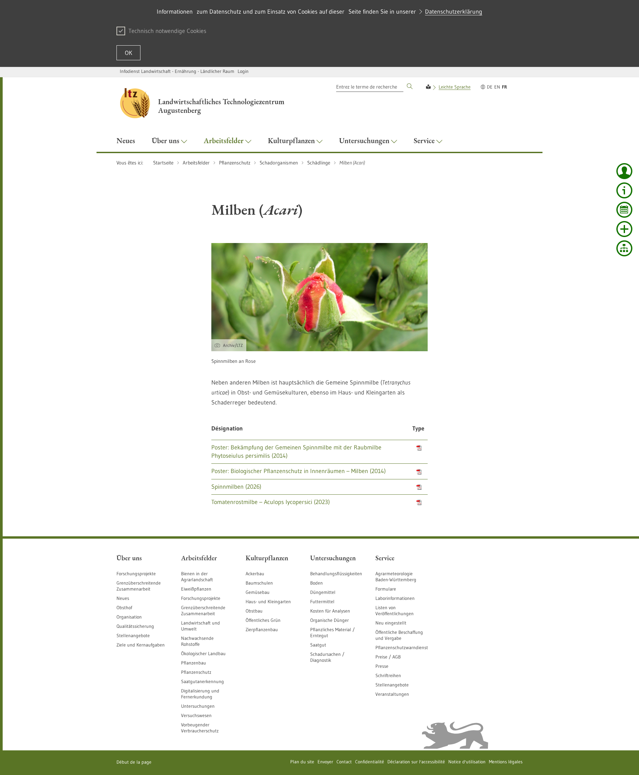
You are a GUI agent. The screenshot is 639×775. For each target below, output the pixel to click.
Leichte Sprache (455, 87)
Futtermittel (322, 602)
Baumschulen (259, 583)
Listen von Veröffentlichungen (394, 611)
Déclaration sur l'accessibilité (416, 762)
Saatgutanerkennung (202, 681)
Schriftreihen (388, 675)
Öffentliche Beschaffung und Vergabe (399, 635)
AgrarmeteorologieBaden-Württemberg (395, 577)
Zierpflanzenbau (262, 630)
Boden (316, 583)
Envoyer (325, 762)
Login (243, 71)
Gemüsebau (258, 592)
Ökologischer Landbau (203, 653)
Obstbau (254, 611)
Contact (344, 762)
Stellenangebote (133, 636)
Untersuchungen (198, 706)
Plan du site (302, 762)
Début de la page (133, 762)
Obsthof (124, 608)
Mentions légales (506, 762)
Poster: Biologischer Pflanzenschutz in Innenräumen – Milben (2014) (298, 471)
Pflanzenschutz (196, 672)
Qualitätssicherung (135, 626)
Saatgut (318, 645)
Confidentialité (369, 762)
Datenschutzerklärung (453, 11)
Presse (381, 666)
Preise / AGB (388, 657)
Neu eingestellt (390, 623)
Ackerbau (255, 574)
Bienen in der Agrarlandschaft (197, 577)
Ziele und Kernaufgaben (140, 645)
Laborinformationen (395, 598)
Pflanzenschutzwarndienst (401, 647)
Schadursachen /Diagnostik (327, 657)
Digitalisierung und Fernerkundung (200, 694)
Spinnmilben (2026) (236, 486)
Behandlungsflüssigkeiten (336, 574)
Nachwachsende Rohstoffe (197, 641)
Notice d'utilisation (467, 762)
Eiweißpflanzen (196, 589)
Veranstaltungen (392, 694)
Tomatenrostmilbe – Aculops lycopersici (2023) (270, 502)
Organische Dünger (329, 620)
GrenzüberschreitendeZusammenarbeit (203, 611)
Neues (122, 598)
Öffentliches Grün (263, 620)
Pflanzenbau (193, 663)
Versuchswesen (196, 715)
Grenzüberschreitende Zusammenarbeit (138, 586)
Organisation (129, 617)
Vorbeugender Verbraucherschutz (200, 728)
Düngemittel (322, 592)
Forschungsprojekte (136, 574)
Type (418, 428)
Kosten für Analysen (330, 611)
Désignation (227, 428)
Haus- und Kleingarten (268, 602)
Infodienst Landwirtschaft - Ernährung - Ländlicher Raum (177, 71)
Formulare (385, 589)
